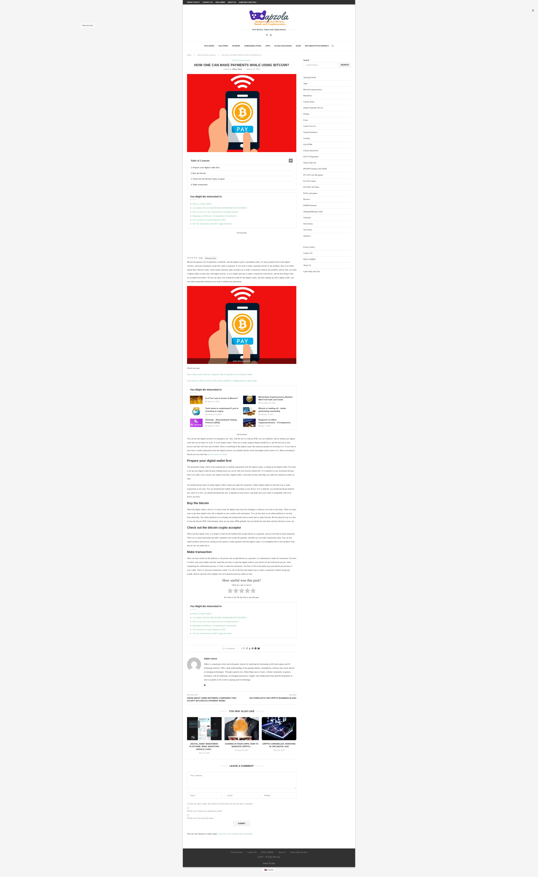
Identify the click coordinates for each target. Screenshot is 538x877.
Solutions (223, 46)
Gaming (306, 138)
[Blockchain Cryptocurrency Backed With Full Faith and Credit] (249, 400)
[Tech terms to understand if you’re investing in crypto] (196, 411)
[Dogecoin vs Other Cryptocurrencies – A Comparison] (249, 423)
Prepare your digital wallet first (206, 168)
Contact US (307, 253)
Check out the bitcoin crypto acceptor (209, 179)
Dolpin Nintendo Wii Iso (313, 108)
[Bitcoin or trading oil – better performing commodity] (249, 411)
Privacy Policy (309, 247)
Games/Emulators (252, 46)
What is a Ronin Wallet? (202, 204)
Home (189, 55)
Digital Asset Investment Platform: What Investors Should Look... (204, 746)
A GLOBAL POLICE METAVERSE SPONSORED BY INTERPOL (220, 208)
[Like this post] (244, 648)
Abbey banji (237, 69)
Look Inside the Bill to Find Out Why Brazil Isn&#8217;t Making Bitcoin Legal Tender (222, 381)
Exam (298, 46)
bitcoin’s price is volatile (217, 454)
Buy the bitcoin (199, 173)
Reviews (236, 46)
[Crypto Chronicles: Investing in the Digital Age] (279, 728)
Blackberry (307, 96)
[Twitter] (271, 35)
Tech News (209, 46)
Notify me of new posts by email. (200, 818)
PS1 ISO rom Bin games (313, 175)
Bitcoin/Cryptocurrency (317, 46)
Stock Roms (308, 224)
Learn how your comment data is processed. (235, 834)
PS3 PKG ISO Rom (311, 187)
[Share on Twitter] (250, 648)
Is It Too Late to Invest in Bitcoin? (221, 398)
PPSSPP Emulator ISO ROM (315, 169)
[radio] (230, 591)
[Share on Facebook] (247, 648)
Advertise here (210, 258)
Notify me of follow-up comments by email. (204, 811)
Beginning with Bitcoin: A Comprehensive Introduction (214, 216)
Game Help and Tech (311, 271)
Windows (307, 236)
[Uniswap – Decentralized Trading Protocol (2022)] (196, 423)
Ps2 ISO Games (309, 181)
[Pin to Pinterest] (252, 648)
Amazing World (309, 77)
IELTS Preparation (310, 157)
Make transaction (200, 185)
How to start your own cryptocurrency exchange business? (216, 212)
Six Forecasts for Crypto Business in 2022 (209, 220)
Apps (267, 46)
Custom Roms (308, 102)
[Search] (332, 46)
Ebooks (306, 114)
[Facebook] (266, 35)
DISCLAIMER (309, 259)
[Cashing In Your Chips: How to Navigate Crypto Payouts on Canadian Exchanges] (241, 728)
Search (306, 60)
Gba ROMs (307, 144)
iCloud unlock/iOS (283, 46)
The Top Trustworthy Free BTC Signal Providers (212, 224)
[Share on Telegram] (256, 648)
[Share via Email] (259, 648)
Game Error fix (309, 126)
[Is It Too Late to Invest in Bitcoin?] (196, 400)
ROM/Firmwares (310, 205)
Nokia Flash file (309, 163)
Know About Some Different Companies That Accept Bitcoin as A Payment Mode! (220, 374)
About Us (307, 265)
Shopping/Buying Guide (313, 212)
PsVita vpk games (310, 193)
